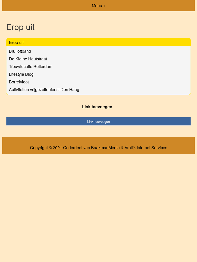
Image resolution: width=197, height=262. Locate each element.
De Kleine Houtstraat (28, 59)
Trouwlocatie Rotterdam (30, 66)
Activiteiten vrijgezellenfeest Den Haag (44, 89)
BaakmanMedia (105, 147)
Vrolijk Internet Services (146, 147)
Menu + (98, 5)
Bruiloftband (20, 51)
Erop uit (16, 42)
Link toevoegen (97, 107)
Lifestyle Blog (21, 74)
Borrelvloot (19, 82)
